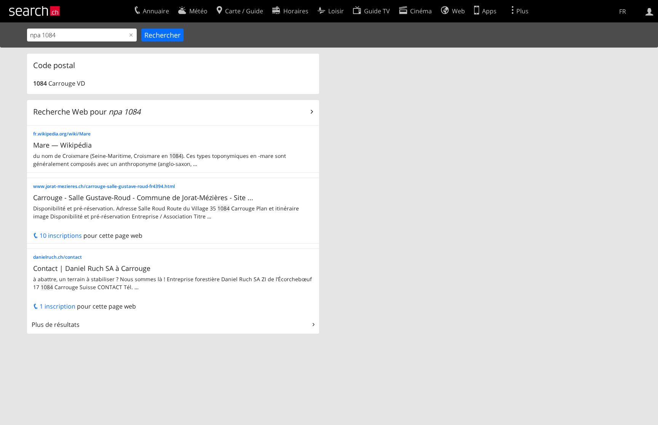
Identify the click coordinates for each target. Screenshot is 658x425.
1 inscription (56, 306)
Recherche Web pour (87, 112)
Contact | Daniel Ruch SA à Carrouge (91, 268)
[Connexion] (649, 11)
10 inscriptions (60, 235)
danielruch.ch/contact (57, 257)
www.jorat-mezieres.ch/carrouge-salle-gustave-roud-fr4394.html (104, 186)
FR (622, 11)
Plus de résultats (56, 324)
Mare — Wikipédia (62, 145)
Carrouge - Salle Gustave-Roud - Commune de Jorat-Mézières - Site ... (143, 197)
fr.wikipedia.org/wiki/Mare (62, 134)
